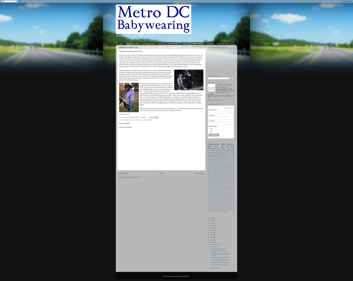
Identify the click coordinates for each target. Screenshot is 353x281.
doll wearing (223, 192)
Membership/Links (198, 43)
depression (211, 192)
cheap (227, 190)
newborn (218, 150)
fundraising (223, 173)
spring (211, 161)
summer (210, 154)
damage (232, 190)
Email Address (220, 109)
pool (209, 176)
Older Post (199, 173)
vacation (219, 209)
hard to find (210, 197)
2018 (211, 220)
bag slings (210, 188)
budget (210, 190)
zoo (227, 181)
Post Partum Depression (217, 185)
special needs (211, 180)
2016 (211, 225)
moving (223, 175)
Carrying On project (212, 183)
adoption (232, 185)
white (214, 211)
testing (226, 207)
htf (219, 199)
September (214, 268)
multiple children (212, 166)
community (210, 157)
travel (230, 154)
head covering (218, 197)
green (227, 195)
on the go (230, 202)
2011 (211, 237)
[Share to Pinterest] (157, 117)
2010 (211, 240)
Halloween (222, 161)
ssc (220, 180)
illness (211, 175)
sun (225, 180)
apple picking (223, 187)
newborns (220, 166)
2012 (211, 235)
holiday (210, 199)
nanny (224, 202)
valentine (225, 209)
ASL (231, 181)
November (214, 244)
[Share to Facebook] (156, 117)
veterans (230, 209)
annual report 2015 (213, 187)
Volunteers (161, 43)
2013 (211, 232)
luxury (230, 200)
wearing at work (220, 181)
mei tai (230, 157)
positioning (219, 204)
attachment (225, 168)
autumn (232, 168)
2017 (211, 223)
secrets (226, 178)
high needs (229, 164)
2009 (211, 242)
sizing (209, 207)
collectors (222, 171)
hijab (228, 197)
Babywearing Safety (149, 43)
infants (145, 120)
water (216, 155)
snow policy (215, 207)
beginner (216, 188)
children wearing (212, 171)
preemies (214, 176)
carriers (222, 190)
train (230, 180)
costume (230, 171)
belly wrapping (223, 188)
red (231, 204)
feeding (226, 194)
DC (219, 183)
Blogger (187, 276)
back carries (229, 155)
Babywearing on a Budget (218, 249)
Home (121, 43)
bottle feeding (213, 169)
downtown (230, 192)
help (224, 197)
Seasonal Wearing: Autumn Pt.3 (220, 260)
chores (134, 120)
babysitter (230, 187)
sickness (225, 206)
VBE (217, 152)
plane (213, 204)
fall (137, 120)
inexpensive (231, 199)
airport (219, 168)
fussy (209, 195)
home (215, 199)
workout (223, 211)
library (224, 200)
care (225, 169)
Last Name (212, 121)
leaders (224, 152)
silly (231, 178)
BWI (217, 154)
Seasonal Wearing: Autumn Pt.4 (220, 257)
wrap (221, 155)
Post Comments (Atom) (134, 177)
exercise (221, 194)
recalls (214, 178)
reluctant (210, 206)
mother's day (218, 202)
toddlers (150, 120)
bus (220, 169)
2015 (211, 228)
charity (230, 169)
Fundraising (210, 43)
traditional (232, 207)
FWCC (223, 183)
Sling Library (185, 43)
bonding (210, 162)
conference (218, 157)
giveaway (221, 195)
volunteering (211, 181)
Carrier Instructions (222, 43)
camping (216, 190)
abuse (226, 185)
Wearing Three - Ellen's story (219, 251)
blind (229, 188)
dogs (217, 192)
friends (222, 164)
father (216, 173)
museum (230, 175)
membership (210, 202)
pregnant (226, 204)
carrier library (228, 162)
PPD (214, 168)
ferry (231, 194)
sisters (230, 206)
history (232, 197)
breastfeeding (218, 162)
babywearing (127, 120)
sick (219, 206)
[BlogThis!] (152, 117)
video (228, 148)
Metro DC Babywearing (225, 84)
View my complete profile (215, 100)
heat (229, 173)
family (216, 164)
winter (226, 166)
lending (218, 200)
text (212, 131)
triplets (210, 155)
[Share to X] (154, 117)
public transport (223, 176)
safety (225, 150)
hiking (140, 120)
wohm (218, 211)
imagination (224, 199)
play (220, 159)
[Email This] (150, 117)
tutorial (210, 150)
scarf (215, 206)
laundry (211, 200)
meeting (210, 152)
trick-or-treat (212, 209)
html (212, 129)
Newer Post (123, 173)
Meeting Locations (173, 43)
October (213, 247)
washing (209, 211)
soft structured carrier (228, 159)
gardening (215, 195)
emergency (210, 173)
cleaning (210, 164)
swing (221, 207)
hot (233, 173)
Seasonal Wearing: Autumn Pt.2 (220, 262)
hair (231, 195)
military (217, 175)
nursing (215, 159)
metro (209, 159)
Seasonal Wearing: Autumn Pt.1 (220, 265)
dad (230, 152)
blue (233, 188)
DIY (216, 161)
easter (209, 194)
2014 (211, 230)
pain (209, 204)
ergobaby (215, 194)
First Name (212, 115)
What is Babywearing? (133, 43)
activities (230, 161)
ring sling (220, 178)
